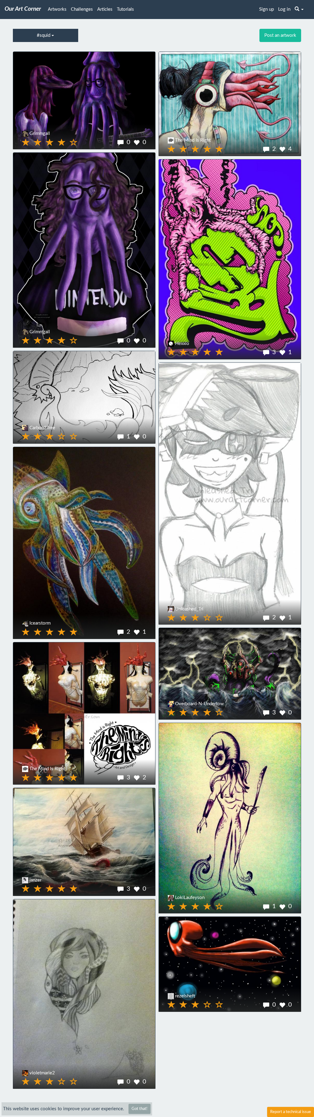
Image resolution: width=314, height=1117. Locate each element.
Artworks (57, 9)
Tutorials (125, 9)
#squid (44, 35)
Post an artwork (280, 35)
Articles (105, 9)
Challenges (82, 9)
